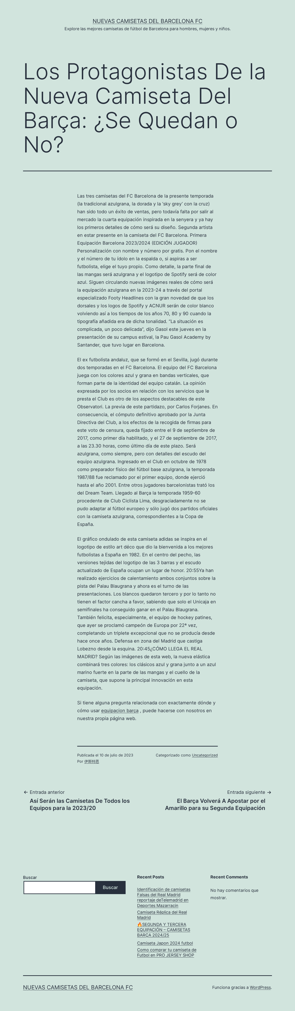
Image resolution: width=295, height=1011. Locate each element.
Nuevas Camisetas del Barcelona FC (147, 21)
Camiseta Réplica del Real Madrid (162, 915)
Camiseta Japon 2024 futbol (165, 943)
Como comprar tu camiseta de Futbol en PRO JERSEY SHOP (166, 952)
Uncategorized (205, 755)
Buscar (30, 877)
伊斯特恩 (91, 761)
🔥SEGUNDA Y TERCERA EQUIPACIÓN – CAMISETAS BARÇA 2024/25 (163, 930)
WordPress (260, 987)
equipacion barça (120, 710)
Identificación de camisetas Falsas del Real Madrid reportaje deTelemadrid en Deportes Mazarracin (163, 897)
